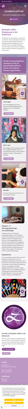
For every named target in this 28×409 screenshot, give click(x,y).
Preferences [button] (12, 395)
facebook (4, 379)
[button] (14, 19)
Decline (14, 402)
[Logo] (8, 6)
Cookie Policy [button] (7, 394)
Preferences (14, 405)
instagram (4, 381)
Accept (14, 399)
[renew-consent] (1, 407)
